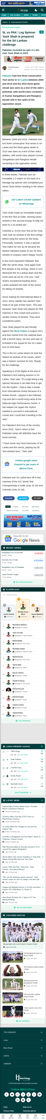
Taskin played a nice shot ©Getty (32, 1009)
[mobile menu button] (3, 10)
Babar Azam (35, 506)
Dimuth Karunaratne (13, 510)
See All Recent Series (24, 582)
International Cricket (19, 22)
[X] (23, 1094)
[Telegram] (23, 1100)
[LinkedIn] (17, 1100)
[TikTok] (28, 1094)
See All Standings (21, 792)
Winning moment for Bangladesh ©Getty (31, 982)
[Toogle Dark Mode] (36, 10)
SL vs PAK (25, 510)
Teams (35, 15)
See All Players (25, 721)
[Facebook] (6, 1094)
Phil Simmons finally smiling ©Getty (33, 968)
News (26, 15)
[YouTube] (12, 1094)
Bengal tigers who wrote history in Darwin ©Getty (20, 944)
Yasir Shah (25, 506)
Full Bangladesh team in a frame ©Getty (33, 954)
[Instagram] (17, 1094)
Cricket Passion (13, 67)
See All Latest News (24, 907)
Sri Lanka (23, 80)
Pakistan (7, 76)
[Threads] (28, 1100)
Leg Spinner (35, 510)
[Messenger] (39, 1094)
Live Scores (15, 15)
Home (4, 15)
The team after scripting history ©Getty (32, 995)
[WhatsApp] (34, 1094)
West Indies (20, 331)
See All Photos (24, 1021)
